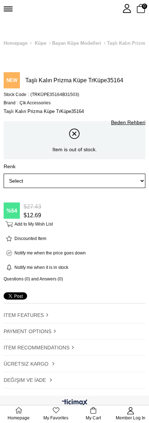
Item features (24, 315)
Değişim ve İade (25, 380)
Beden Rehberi (128, 122)
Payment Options (27, 331)
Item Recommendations (36, 347)
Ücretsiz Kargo (27, 364)
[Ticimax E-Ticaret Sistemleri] (75, 403)
